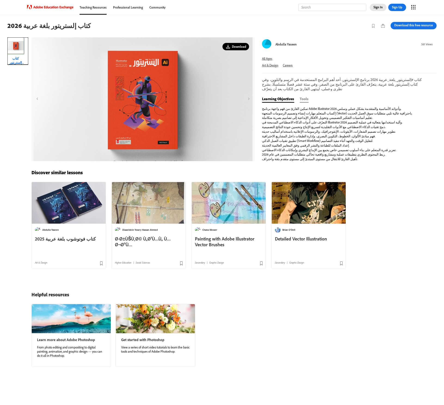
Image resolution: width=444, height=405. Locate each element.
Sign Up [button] (397, 7)
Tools (304, 98)
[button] (235, 46)
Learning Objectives (278, 98)
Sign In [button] (378, 7)
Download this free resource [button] (413, 25)
